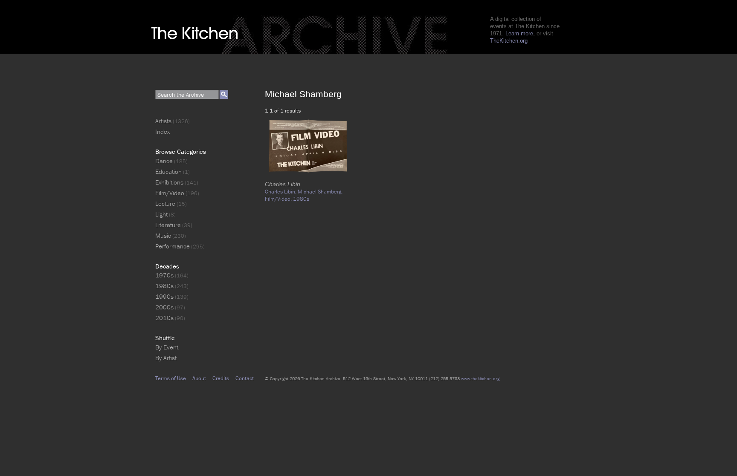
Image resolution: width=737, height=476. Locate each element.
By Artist (166, 358)
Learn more (519, 33)
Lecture (165, 203)
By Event (166, 347)
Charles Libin (282, 184)
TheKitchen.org (509, 41)
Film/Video (169, 193)
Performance (172, 246)
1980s (301, 198)
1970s (164, 275)
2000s (164, 307)
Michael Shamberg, (320, 191)
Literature (168, 225)
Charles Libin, (281, 191)
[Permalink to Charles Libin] (308, 177)
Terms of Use (170, 378)
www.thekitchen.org (480, 378)
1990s (164, 296)
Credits (220, 378)
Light (161, 214)
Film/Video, (279, 198)
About (199, 378)
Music (163, 235)
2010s (164, 318)
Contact (244, 378)
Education (168, 171)
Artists (163, 121)
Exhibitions (169, 182)
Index (162, 131)
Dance (164, 161)
